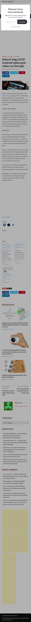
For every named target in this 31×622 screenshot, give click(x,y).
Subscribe (22, 22)
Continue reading (15, 26)
